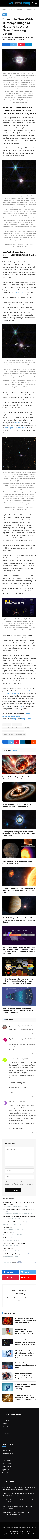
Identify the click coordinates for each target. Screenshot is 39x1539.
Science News (7, 1466)
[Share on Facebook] (6, 44)
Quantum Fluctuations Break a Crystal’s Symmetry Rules (25, 1365)
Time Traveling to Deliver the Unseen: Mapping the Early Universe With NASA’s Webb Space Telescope (17, 1010)
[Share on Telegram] (28, 44)
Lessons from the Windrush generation (14, 1222)
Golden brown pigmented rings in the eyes (15, 1254)
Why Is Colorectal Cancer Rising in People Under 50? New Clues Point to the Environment (25, 1354)
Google (15, 719)
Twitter (4, 1423)
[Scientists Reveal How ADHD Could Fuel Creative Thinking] (8, 1387)
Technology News (8, 1473)
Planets (13, 731)
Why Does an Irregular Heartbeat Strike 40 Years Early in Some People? (25, 1376)
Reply (34, 1033)
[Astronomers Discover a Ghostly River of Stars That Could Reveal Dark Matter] (8, 1342)
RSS (3, 1436)
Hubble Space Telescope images (15, 428)
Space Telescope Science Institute (14, 734)
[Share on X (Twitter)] (13, 44)
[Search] (36, 3)
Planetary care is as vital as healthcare (14, 1243)
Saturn (17, 423)
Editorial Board (10, 1534)
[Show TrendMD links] (35, 1262)
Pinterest (5, 1430)
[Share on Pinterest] (21, 44)
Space (5, 14)
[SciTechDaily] (19, 3)
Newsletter (6, 1433)
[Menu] (3, 3)
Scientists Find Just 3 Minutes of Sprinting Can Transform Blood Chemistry (25, 1397)
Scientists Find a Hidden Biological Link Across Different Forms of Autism (25, 1331)
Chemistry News (7, 1454)
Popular (20, 731)
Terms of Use (32, 1534)
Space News (6, 1470)
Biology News (7, 1450)
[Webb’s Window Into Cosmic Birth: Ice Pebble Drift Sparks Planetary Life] (19, 792)
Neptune (6, 731)
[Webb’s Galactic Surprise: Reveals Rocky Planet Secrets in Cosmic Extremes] (19, 764)
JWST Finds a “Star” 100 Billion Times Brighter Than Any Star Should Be (25, 1320)
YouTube (5, 1427)
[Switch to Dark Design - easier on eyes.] (32, 3)
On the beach (7, 1238)
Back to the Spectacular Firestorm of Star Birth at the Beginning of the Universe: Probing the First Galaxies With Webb (18, 981)
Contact (29, 1531)
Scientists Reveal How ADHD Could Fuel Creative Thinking (25, 1386)
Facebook (5, 1420)
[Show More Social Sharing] (34, 44)
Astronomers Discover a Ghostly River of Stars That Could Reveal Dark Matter (25, 1342)
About (22, 1531)
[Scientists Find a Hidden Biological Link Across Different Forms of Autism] (8, 1331)
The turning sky (7, 1227)
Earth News (6, 1457)
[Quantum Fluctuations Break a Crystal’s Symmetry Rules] (8, 1365)
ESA (21, 706)
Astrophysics (17, 725)
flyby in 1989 (20, 292)
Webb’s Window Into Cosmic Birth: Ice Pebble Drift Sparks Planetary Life (16, 805)
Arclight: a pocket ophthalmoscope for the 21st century (19, 1216)
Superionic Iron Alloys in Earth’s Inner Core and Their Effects (18, 1210)
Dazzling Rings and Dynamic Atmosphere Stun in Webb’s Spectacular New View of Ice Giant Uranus (19, 834)
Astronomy (7, 725)
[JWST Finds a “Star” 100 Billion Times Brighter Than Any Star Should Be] (8, 1321)
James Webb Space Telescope (13, 728)
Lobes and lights (7, 1232)
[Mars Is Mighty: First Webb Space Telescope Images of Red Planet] (19, 848)
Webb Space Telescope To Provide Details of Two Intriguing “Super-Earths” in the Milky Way (18, 890)
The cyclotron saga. (8, 1248)
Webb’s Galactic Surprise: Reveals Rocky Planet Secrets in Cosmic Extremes (17, 778)
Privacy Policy (21, 1534)
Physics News (7, 1463)
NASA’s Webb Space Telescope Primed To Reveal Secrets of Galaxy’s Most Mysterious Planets (18, 920)
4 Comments (11, 39)
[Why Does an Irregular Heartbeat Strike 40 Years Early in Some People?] (8, 1376)
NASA (6, 706)
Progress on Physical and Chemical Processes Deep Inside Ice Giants (18, 1203)
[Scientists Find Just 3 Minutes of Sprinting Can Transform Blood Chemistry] (8, 1398)
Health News (6, 1460)
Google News (26, 719)
